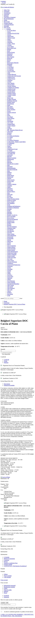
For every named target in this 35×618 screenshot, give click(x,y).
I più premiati (7, 577)
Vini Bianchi (7, 13)
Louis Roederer (11, 152)
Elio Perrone (10, 108)
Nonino (9, 182)
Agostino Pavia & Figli (13, 33)
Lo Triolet (9, 150)
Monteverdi (10, 177)
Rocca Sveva (10, 218)
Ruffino (9, 223)
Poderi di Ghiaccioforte (13, 199)
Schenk (9, 240)
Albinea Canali (11, 37)
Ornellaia (9, 185)
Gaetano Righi (11, 124)
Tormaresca (10, 263)
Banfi (8, 51)
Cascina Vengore (11, 86)
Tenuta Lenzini (11, 250)
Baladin (9, 49)
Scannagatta (10, 238)
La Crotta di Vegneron (13, 140)
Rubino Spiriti (10, 222)
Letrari (9, 146)
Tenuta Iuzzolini (11, 248)
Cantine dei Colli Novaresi (14, 76)
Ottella (9, 187)
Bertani (9, 59)
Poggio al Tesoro (11, 200)
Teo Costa (9, 259)
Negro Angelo (10, 180)
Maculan (9, 156)
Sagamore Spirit (11, 228)
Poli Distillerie (10, 203)
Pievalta (9, 196)
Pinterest (6, 362)
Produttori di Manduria (13, 207)
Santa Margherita (11, 235)
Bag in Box (7, 21)
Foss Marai (10, 117)
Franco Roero (10, 118)
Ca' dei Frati (10, 68)
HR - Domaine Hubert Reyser (15, 130)
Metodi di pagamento (9, 558)
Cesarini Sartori (11, 90)
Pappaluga (10, 188)
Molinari (9, 172)
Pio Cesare (10, 197)
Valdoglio (9, 278)
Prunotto (9, 209)
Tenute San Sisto (11, 257)
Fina (8, 114)
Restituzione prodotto (9, 587)
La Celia (9, 139)
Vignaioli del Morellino (13, 284)
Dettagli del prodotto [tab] (9, 385)
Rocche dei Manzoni (12, 219)
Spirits (5, 20)
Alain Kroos (10, 36)
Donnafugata (10, 103)
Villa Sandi (10, 286)
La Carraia (10, 137)
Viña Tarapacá (11, 288)
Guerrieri (9, 128)
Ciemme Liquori (11, 93)
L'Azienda (6, 557)
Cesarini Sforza (11, 92)
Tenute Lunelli (11, 256)
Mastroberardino (11, 168)
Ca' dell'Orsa (10, 70)
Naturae (9, 178)
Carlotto (9, 81)
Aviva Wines (10, 46)
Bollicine (6, 16)
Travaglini (9, 269)
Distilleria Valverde (12, 100)
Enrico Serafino (11, 109)
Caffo (8, 73)
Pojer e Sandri (10, 202)
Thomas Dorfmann (12, 262)
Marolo (9, 160)
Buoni (5, 593)
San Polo (9, 232)
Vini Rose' (6, 14)
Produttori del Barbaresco (13, 206)
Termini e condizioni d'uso (11, 563)
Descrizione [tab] (7, 384)
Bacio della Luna (11, 48)
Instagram (6, 597)
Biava (8, 61)
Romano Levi (10, 221)
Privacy (6, 561)
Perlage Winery (11, 191)
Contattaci (3, 1)
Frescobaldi (10, 121)
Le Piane (9, 144)
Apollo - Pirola (11, 43)
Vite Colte (9, 289)
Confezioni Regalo (9, 24)
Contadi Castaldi (11, 95)
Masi (8, 165)
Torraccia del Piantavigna (13, 264)
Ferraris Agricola (11, 112)
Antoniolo (9, 42)
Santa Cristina (10, 234)
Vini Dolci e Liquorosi (9, 17)
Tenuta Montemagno (12, 251)
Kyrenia (9, 134)
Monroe (9, 174)
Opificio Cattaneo (11, 184)
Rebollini (9, 213)
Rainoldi (9, 212)
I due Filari (10, 131)
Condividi (6, 359)
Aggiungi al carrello (6, 352)
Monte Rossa (10, 175)
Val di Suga (10, 276)
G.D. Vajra (10, 122)
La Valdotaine (10, 143)
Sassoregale (10, 237)
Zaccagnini (10, 294)
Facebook (6, 595)
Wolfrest (9, 292)
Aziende (7, 29)
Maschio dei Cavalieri (12, 163)
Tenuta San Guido (12, 253)
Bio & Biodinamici (9, 18)
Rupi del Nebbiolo (12, 226)
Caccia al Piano (11, 71)
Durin (8, 105)
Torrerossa (10, 266)
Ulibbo (9, 273)
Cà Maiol (9, 65)
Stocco (9, 244)
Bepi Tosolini (10, 57)
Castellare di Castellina (13, 87)
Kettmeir (9, 133)
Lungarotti (10, 155)
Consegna (6, 560)
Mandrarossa (10, 159)
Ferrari (9, 111)
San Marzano (10, 231)
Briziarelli (9, 64)
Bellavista (9, 55)
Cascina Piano (10, 84)
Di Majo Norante (11, 99)
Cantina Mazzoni (11, 74)
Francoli (9, 119)
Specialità (6, 26)
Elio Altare (10, 106)
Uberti (8, 272)
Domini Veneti (11, 102)
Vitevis (9, 291)
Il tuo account (4, 580)
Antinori (9, 40)
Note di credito (8, 590)
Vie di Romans (11, 281)
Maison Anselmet (11, 158)
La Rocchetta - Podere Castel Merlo (16, 141)
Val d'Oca (9, 275)
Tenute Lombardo (11, 254)
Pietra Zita (9, 194)
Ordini (5, 588)
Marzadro (9, 162)
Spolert (9, 243)
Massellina (10, 166)
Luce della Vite (11, 153)
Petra (8, 193)
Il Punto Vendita (8, 564)
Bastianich (10, 54)
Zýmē (8, 295)
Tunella (9, 270)
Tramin (9, 267)
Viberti (9, 279)
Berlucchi (9, 58)
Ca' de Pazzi (10, 67)
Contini (9, 96)
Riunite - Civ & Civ (12, 215)
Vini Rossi (6, 11)
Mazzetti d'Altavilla (12, 169)
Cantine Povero (11, 78)
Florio (8, 115)
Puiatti (8, 210)
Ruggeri (9, 225)
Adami (9, 32)
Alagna (9, 35)
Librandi (9, 147)
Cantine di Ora (11, 77)
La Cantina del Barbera (13, 136)
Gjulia (8, 127)
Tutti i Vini (6, 10)
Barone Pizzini (11, 52)
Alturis (9, 39)
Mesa (8, 171)
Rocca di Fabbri (11, 216)
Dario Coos (10, 98)
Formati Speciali (8, 23)
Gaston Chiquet (11, 125)
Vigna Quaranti (11, 282)
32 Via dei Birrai (11, 30)
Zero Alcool (7, 27)
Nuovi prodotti (7, 575)
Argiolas (9, 45)
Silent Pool (10, 241)
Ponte (8, 204)
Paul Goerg (10, 190)
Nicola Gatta (10, 181)
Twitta (5, 361)
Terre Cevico (10, 260)
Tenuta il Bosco (11, 247)
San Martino (10, 229)
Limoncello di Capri (12, 149)
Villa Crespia (10, 285)
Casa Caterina (10, 83)
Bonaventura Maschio (12, 62)
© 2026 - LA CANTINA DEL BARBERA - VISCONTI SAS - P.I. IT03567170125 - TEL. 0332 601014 (17, 615)
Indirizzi (6, 591)
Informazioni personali (9, 585)
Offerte (6, 574)
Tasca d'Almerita (11, 245)
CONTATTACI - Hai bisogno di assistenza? (15, 566)
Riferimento (4, 478)
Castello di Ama (11, 89)
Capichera (9, 80)
